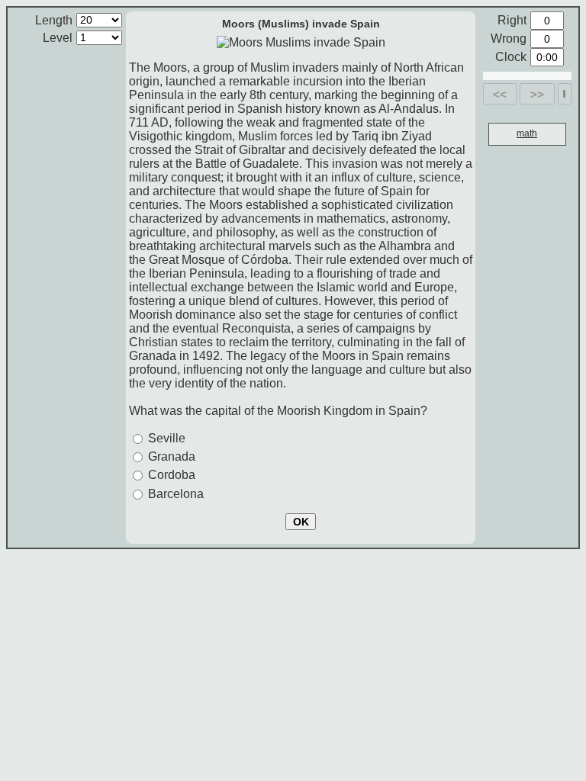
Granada (171, 456)
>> (537, 94)
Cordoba (171, 474)
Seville (166, 438)
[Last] (564, 93)
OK (301, 522)
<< (500, 94)
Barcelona (176, 493)
